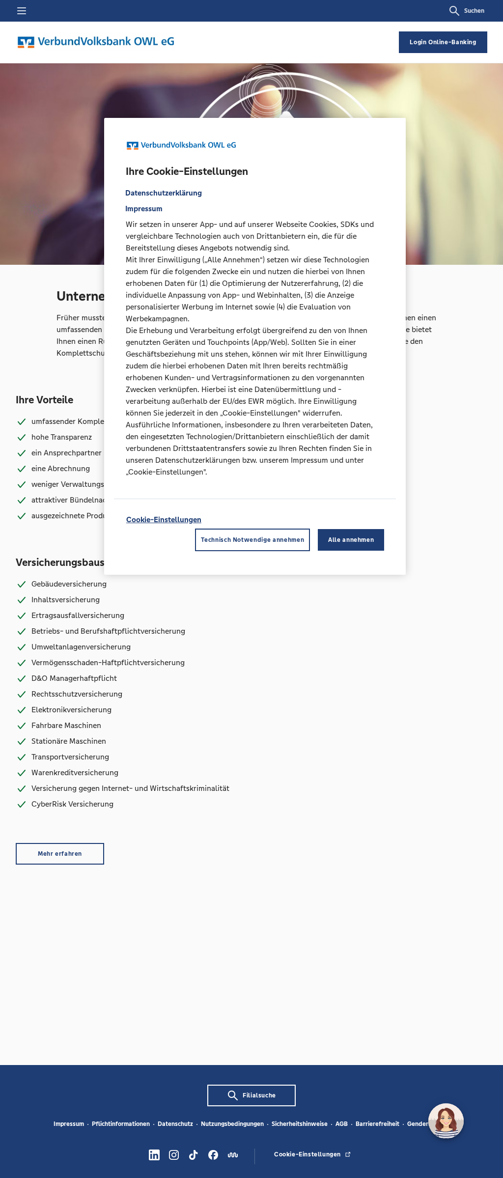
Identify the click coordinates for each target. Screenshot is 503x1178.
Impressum (69, 1124)
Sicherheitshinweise (300, 1124)
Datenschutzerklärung (163, 192)
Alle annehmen (351, 540)
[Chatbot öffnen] (446, 1121)
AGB (341, 1124)
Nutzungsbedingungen (232, 1124)
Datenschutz (175, 1124)
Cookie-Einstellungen (163, 519)
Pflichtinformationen (121, 1124)
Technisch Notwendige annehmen (252, 540)
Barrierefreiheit (377, 1124)
